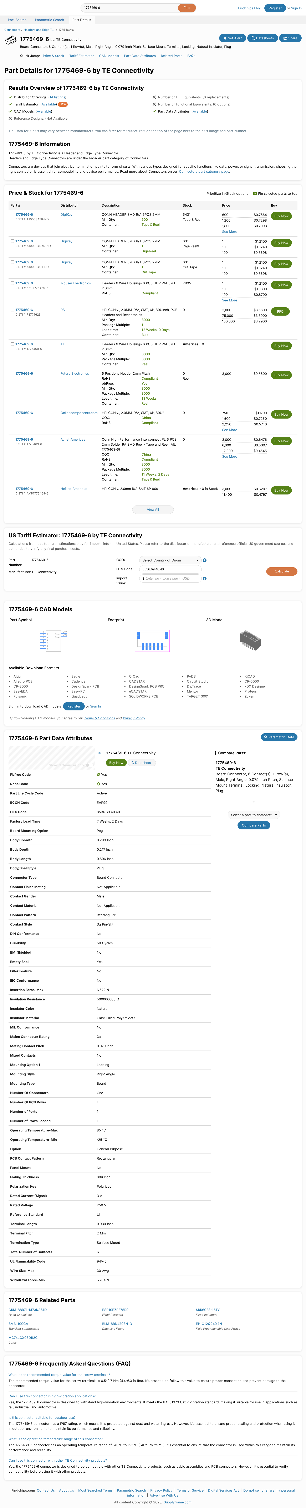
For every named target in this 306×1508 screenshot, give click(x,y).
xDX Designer (255, 686)
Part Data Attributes (140, 56)
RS (63, 310)
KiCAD (250, 676)
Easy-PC (78, 691)
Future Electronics (75, 373)
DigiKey (66, 214)
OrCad (134, 676)
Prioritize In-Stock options (227, 193)
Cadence (78, 681)
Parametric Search (131, 1490)
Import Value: (121, 580)
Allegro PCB (23, 681)
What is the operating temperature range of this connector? (56, 1439)
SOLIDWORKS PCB (143, 696)
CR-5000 (252, 681)
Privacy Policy (134, 718)
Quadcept (79, 696)
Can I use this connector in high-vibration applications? (52, 1396)
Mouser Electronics (76, 283)
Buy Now (281, 216)
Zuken (249, 696)
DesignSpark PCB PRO (146, 686)
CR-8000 (21, 686)
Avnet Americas (73, 439)
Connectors (12, 29)
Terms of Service (190, 1490)
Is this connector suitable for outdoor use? (42, 1417)
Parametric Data (280, 737)
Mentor (192, 691)
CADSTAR (137, 681)
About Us (66, 1490)
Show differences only (66, 765)
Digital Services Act (223, 1490)
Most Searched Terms (95, 1490)
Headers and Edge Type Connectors (39, 29)
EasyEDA (21, 691)
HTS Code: (124, 569)
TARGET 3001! (198, 696)
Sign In (296, 8)
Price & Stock (53, 56)
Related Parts (171, 56)
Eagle (75, 676)
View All (153, 509)
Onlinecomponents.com (79, 413)
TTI (63, 344)
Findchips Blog (249, 8)
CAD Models (109, 56)
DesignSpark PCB (85, 686)
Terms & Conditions (99, 718)
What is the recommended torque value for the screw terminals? (59, 1375)
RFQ (280, 311)
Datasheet (142, 763)
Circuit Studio (198, 681)
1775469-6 (24, 214)
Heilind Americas (74, 489)
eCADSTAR (138, 691)
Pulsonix (20, 696)
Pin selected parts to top (277, 193)
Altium (19, 676)
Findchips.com (17, 8)
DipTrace (194, 686)
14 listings (57, 97)
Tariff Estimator (81, 56)
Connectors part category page (204, 171)
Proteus (251, 691)
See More (229, 231)
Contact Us (46, 1490)
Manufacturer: (19, 572)
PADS (191, 676)
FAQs (191, 56)
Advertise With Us (164, 1495)
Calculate (282, 571)
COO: (120, 560)
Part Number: (15, 562)
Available (49, 104)
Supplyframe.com (178, 1502)
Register (275, 8)
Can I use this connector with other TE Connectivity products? (58, 1460)
